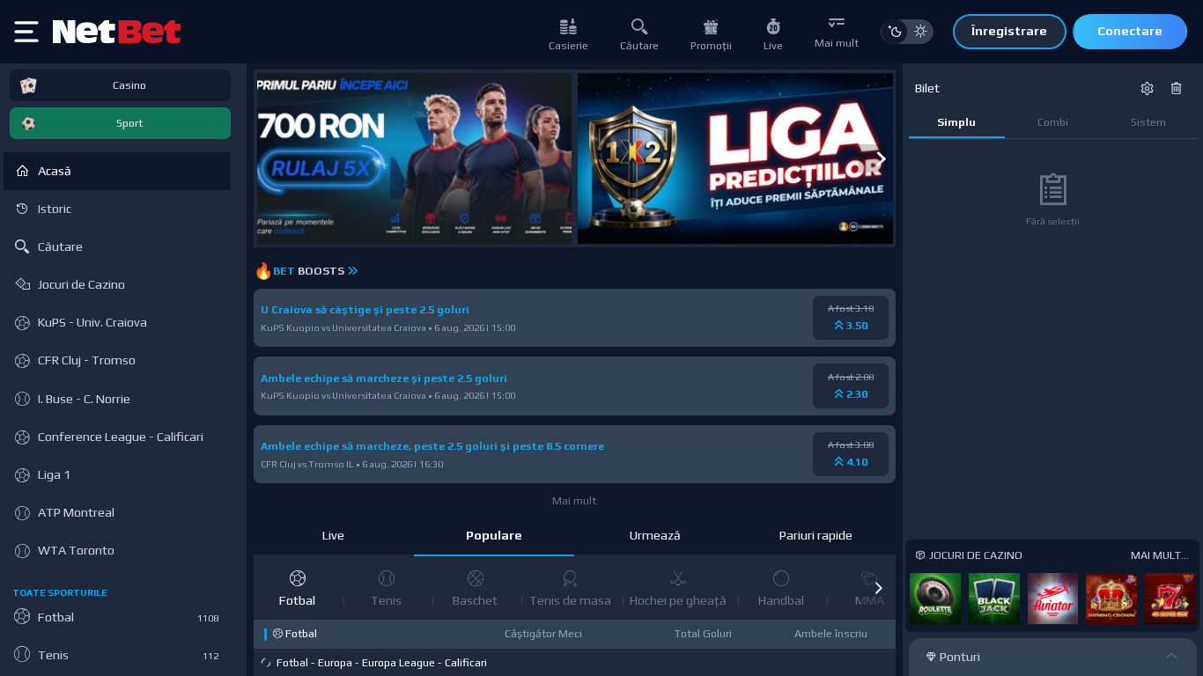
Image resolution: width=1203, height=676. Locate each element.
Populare (494, 535)
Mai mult (574, 500)
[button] (878, 588)
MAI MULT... (1160, 555)
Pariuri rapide (815, 535)
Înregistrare (1009, 31)
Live (333, 535)
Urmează (655, 535)
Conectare (1129, 31)
